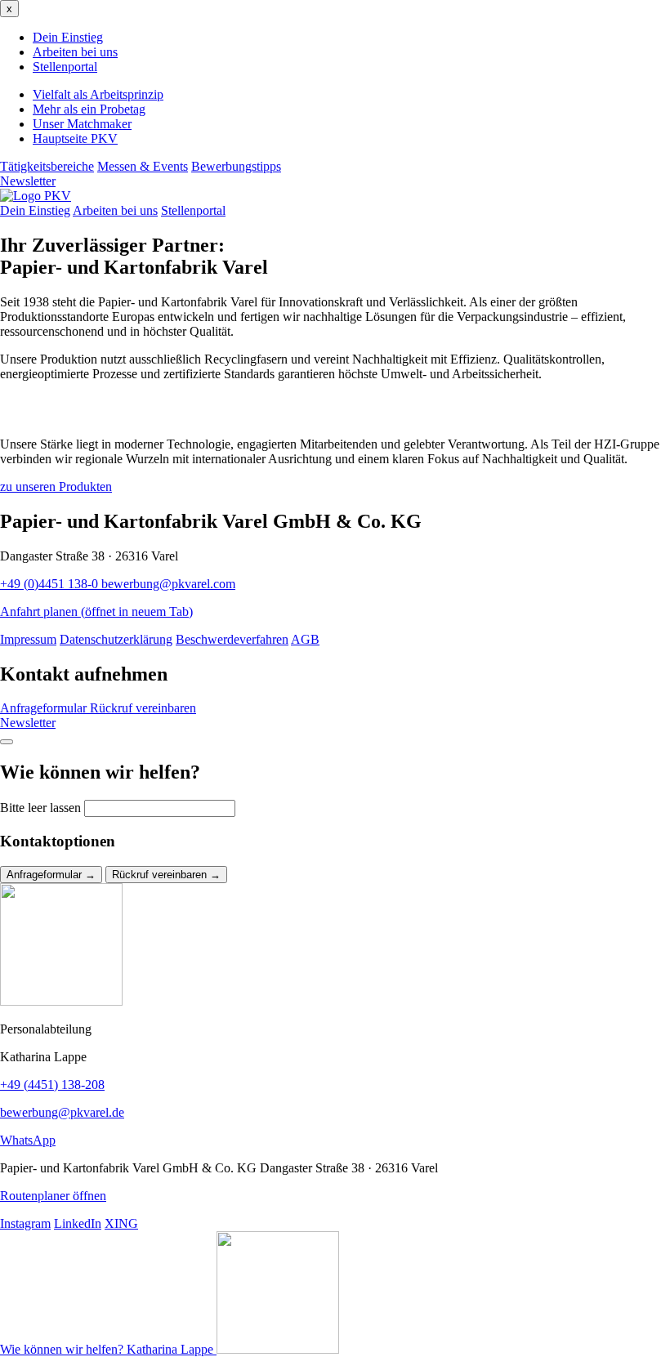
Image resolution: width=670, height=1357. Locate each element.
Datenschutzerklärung (116, 639)
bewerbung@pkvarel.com (168, 584)
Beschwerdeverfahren (232, 639)
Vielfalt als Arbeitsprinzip (98, 94)
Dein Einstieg (68, 37)
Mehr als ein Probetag (89, 109)
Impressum (28, 639)
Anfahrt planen (96, 611)
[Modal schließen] (6, 741)
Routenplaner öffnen (53, 1196)
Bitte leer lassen (40, 808)
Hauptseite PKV (75, 138)
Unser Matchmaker (82, 124)
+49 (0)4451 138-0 (50, 584)
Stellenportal (65, 67)
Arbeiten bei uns (75, 52)
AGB (305, 639)
